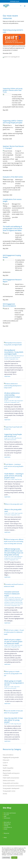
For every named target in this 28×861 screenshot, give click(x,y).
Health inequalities (8, 768)
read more (7, 376)
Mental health (7, 770)
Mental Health (12, 600)
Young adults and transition (11, 783)
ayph (7, 355)
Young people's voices (13, 359)
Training (6, 825)
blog (15, 355)
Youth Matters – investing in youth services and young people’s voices (13, 476)
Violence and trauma (9, 780)
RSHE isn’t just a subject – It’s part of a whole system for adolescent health (13, 641)
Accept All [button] (14, 857)
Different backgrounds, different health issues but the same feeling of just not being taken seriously (13, 552)
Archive (5, 794)
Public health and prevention (10, 439)
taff (5, 816)
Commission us (8, 827)
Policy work (19, 438)
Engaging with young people (14, 599)
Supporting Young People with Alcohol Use (13, 435)
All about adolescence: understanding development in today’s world (12, 396)
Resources (6, 833)
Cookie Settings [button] (6, 857)
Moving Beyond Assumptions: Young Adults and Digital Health (13, 352)
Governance (7, 818)
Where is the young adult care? (12, 510)
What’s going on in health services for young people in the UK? (14, 683)
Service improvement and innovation (13, 786)
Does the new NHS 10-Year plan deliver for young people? (13, 720)
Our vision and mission (10, 813)
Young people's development (11, 788)
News (5, 837)
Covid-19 (5, 762)
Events (5, 829)
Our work (6, 814)
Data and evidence (8, 755)
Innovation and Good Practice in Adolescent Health (12, 594)
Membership (7, 824)
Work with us (7, 822)
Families (5, 765)
